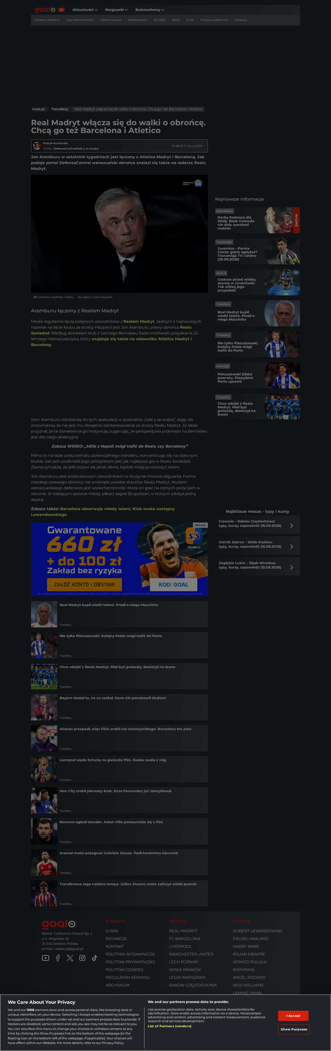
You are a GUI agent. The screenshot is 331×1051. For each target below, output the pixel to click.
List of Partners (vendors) (169, 1026)
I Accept (293, 1016)
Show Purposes (294, 1029)
